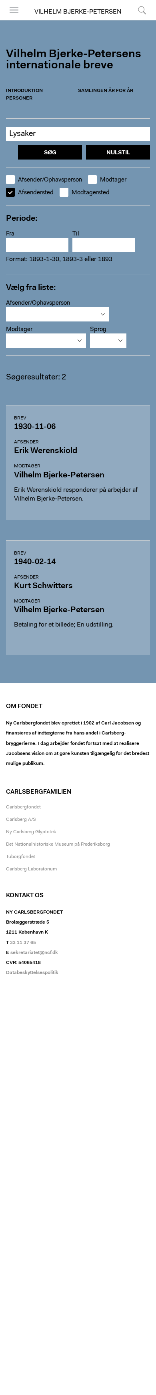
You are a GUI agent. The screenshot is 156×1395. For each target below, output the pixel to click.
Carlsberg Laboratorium (31, 869)
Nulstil (118, 153)
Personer (19, 98)
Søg (50, 153)
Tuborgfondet (20, 856)
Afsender (26, 442)
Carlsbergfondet (23, 807)
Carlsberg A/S (21, 819)
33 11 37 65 (23, 942)
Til (75, 234)
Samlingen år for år (105, 90)
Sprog (98, 330)
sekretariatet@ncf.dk (34, 952)
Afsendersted (36, 193)
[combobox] (57, 314)
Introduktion (24, 90)
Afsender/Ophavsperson (50, 180)
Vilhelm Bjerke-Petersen (78, 12)
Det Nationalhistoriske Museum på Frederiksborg (58, 844)
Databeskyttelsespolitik (32, 972)
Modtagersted (91, 193)
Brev (20, 418)
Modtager (113, 180)
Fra (10, 234)
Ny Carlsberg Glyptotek (31, 832)
